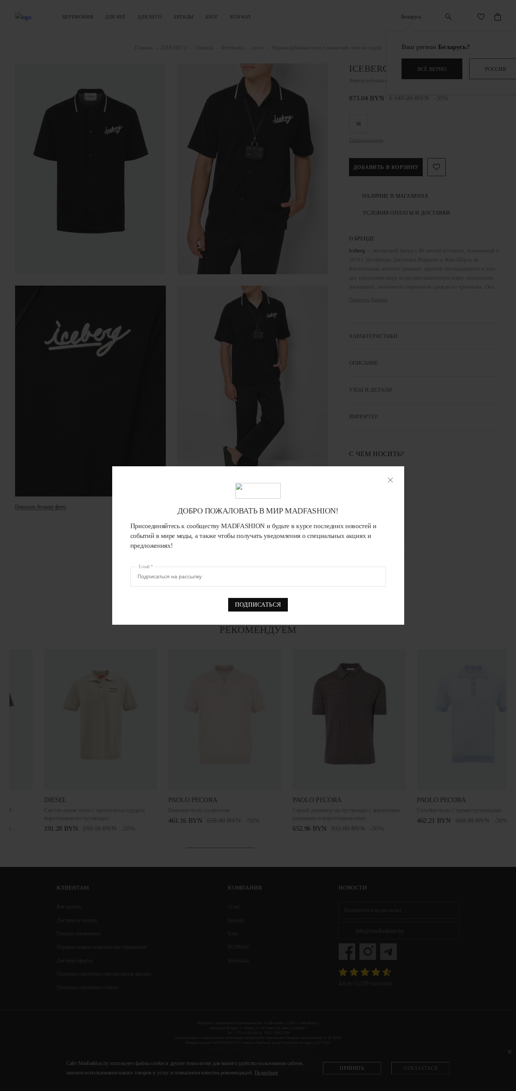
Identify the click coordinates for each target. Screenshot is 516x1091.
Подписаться (258, 604)
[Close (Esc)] (390, 480)
